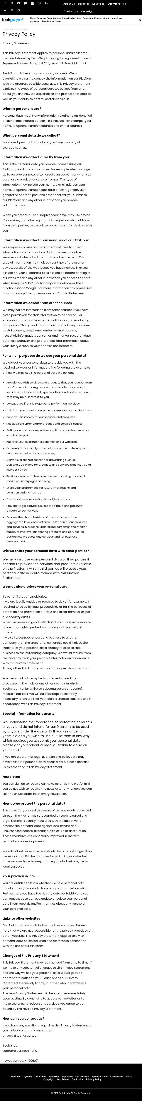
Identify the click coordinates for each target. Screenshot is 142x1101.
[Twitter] (11, 3)
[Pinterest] (11, 10)
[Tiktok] (5, 10)
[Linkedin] (46, 3)
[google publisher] (18, 10)
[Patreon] (25, 3)
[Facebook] (5, 3)
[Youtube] (18, 3)
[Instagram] (39, 3)
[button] (140, 20)
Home (6, 29)
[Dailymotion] (32, 3)
